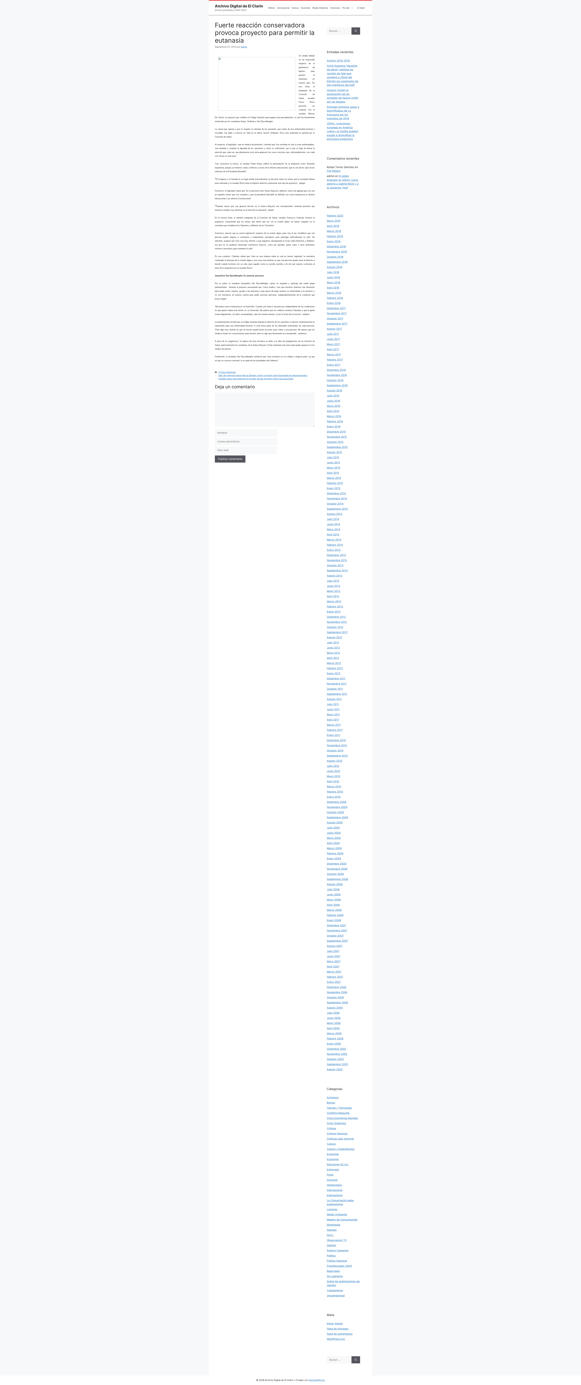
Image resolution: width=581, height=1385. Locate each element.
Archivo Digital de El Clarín (239, 6)
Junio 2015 (333, 462)
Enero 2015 (333, 488)
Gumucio (332, 1179)
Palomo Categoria (337, 1250)
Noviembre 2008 (337, 868)
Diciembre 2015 (336, 431)
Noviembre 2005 (337, 1054)
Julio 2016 (333, 395)
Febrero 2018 (335, 298)
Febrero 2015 (335, 483)
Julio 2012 (333, 642)
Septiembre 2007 (337, 940)
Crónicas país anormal (340, 1138)
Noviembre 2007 (337, 930)
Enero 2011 (333, 735)
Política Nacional (337, 1260)
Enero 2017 (333, 364)
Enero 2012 (333, 673)
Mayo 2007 (334, 961)
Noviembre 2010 (337, 745)
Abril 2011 (333, 719)
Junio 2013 (333, 586)
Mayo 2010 (333, 776)
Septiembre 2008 (337, 879)
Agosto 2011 (334, 699)
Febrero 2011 (335, 730)
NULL (330, 1235)
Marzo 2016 (334, 416)
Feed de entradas (337, 1328)
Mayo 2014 (333, 529)
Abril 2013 (333, 596)
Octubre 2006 (335, 997)
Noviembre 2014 (337, 498)
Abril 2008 (333, 904)
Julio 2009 (333, 827)
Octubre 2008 (335, 874)
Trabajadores (335, 1290)
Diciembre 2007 (336, 925)
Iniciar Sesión (335, 1323)
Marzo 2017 (334, 354)
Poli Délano (333, 170)
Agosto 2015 (334, 452)
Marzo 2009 (334, 848)
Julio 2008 (333, 889)
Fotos (330, 1174)
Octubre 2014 (335, 503)
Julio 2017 (333, 334)
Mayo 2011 (333, 714)
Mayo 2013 (333, 591)
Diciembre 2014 (336, 493)
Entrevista (335, 8)
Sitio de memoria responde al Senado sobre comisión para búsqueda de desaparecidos (262, 375)
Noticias (332, 1229)
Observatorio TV (337, 1240)
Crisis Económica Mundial (342, 1118)
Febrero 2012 (335, 668)
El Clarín (361, 8)
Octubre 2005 (335, 1059)
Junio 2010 (333, 771)
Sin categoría (335, 1276)
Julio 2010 (333, 766)
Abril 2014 (333, 534)
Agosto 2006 (335, 1007)
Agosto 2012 (334, 637)
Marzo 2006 (334, 1033)
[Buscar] (355, 31)
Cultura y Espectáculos (341, 1149)
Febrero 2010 (335, 791)
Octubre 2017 (335, 318)
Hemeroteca (334, 1185)
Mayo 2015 (333, 467)
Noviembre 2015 (337, 436)
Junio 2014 (333, 524)
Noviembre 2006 (337, 992)
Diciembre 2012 (336, 616)
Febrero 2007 (335, 976)
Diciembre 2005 (336, 1048)
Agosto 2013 (334, 575)
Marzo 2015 (334, 478)
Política (271, 8)
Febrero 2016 (335, 421)
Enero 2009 (334, 858)
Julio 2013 (333, 580)
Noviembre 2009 (337, 807)
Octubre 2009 (335, 812)
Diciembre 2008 (336, 863)
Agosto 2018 (334, 267)
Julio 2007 (333, 951)
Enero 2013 (334, 611)
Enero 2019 (334, 241)
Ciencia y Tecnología (339, 1107)
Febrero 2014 (335, 544)
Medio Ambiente (320, 8)
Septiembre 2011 (337, 694)
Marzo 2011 (334, 724)
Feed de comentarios (340, 1333)
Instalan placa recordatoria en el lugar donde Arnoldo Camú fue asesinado (255, 378)
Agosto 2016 (334, 390)
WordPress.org (336, 1339)
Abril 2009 (333, 843)
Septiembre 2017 (337, 323)
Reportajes (333, 1271)
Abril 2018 (333, 287)
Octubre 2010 (335, 750)
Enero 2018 (333, 303)
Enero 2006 (334, 1043)
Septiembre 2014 (337, 508)
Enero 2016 (334, 426)
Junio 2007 (333, 956)
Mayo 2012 (333, 652)
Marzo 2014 (334, 539)
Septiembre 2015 (337, 447)
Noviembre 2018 (337, 251)
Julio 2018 (333, 272)
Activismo (333, 1097)
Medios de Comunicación (342, 1219)
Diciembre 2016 (336, 370)
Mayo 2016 (333, 406)
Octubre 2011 (335, 688)
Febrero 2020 (335, 215)
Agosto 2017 (334, 328)
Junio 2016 (333, 400)
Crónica (331, 1128)
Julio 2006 (333, 1012)
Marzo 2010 (334, 786)
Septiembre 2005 (337, 1064)
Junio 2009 (334, 832)
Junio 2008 (333, 894)
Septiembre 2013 (337, 570)
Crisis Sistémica (336, 1123)
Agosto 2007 (335, 946)
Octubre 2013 (335, 565)
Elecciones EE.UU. (338, 1164)
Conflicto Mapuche (338, 1113)
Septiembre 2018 (337, 262)
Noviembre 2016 (337, 375)
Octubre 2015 (335, 442)
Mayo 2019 (333, 220)
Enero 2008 (334, 920)
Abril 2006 (333, 1028)
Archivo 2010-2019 (338, 60)
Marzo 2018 (334, 292)
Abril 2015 (333, 472)
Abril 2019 (333, 226)
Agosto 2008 (335, 884)
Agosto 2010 (334, 760)
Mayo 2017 (333, 344)
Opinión (331, 1245)
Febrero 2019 (335, 236)
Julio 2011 (333, 704)
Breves (331, 1102)
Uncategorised (336, 1295)
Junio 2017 (333, 339)
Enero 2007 (334, 982)
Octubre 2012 (335, 627)
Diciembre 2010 (336, 740)
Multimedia (333, 1224)
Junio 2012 (333, 647)
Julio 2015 (333, 457)
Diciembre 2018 (336, 246)
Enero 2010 (334, 796)
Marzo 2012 (334, 663)
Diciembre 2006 (336, 987)
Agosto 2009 (335, 822)
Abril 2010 (333, 781)
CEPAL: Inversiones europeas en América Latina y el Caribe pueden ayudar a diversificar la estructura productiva (342, 131)
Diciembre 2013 (336, 555)
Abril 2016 (333, 411)
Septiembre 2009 (337, 817)
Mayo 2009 (334, 838)
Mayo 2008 (334, 899)
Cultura (295, 8)
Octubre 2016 (335, 380)
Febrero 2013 (335, 606)
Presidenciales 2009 (339, 1265)
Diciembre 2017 (336, 308)
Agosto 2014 (334, 514)
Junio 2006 (334, 1018)
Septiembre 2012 (337, 632)
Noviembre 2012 (337, 622)
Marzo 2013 (334, 601)
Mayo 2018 (333, 282)
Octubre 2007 (335, 935)
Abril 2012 (333, 658)
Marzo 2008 (334, 910)
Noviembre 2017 (337, 313)
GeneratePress (317, 1380)
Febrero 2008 (335, 915)
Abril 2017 (333, 349)
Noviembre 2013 (337, 560)
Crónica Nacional (227, 372)
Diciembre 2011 (336, 678)
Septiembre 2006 (337, 1002)
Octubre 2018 (335, 256)
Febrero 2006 (335, 1038)
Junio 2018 (333, 277)
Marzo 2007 (334, 971)
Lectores (332, 1209)
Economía (305, 8)
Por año (346, 8)
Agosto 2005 (335, 1069)
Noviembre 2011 (336, 683)
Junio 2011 (333, 709)
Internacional (283, 8)
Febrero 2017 (335, 359)
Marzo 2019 (334, 231)
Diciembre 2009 (336, 802)
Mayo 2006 (334, 1023)
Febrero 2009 (335, 853)
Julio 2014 (333, 519)
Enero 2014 (334, 550)
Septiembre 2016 (337, 385)
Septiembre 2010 (337, 755)
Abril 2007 (333, 966)
